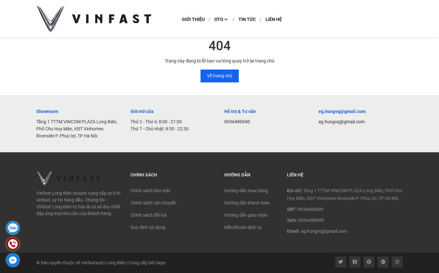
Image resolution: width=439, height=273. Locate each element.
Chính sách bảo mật (150, 190)
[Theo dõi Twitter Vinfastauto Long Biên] (340, 262)
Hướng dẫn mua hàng (246, 190)
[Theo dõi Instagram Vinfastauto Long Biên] (397, 262)
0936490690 (237, 121)
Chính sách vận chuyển (153, 202)
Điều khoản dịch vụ (243, 227)
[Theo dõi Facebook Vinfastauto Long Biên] (354, 262)
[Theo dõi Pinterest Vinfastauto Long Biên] (368, 262)
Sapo (161, 262)
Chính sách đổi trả (148, 215)
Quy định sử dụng (148, 227)
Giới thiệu (193, 19)
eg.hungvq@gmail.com (341, 121)
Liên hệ (273, 19)
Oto (218, 19)
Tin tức (247, 19)
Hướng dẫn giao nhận (246, 215)
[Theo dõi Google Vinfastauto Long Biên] (383, 262)
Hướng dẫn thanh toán (247, 202)
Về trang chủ (219, 75)
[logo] (94, 18)
